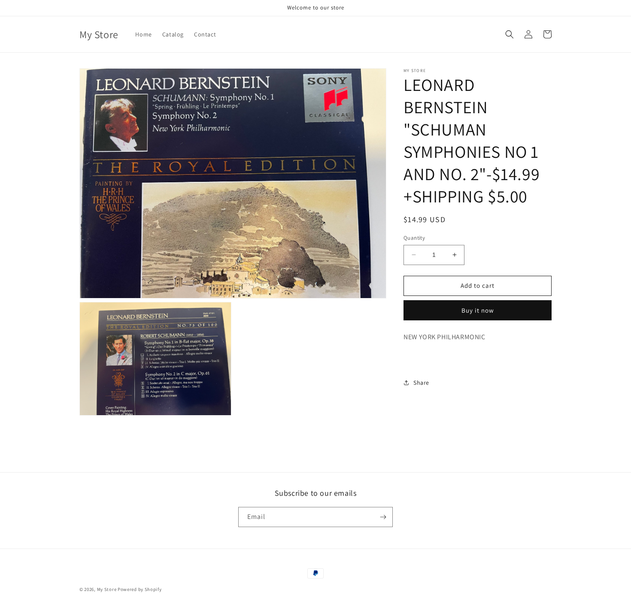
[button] (509, 34)
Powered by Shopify (140, 589)
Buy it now (477, 310)
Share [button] (421, 382)
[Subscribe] (382, 517)
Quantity (414, 237)
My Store (107, 589)
